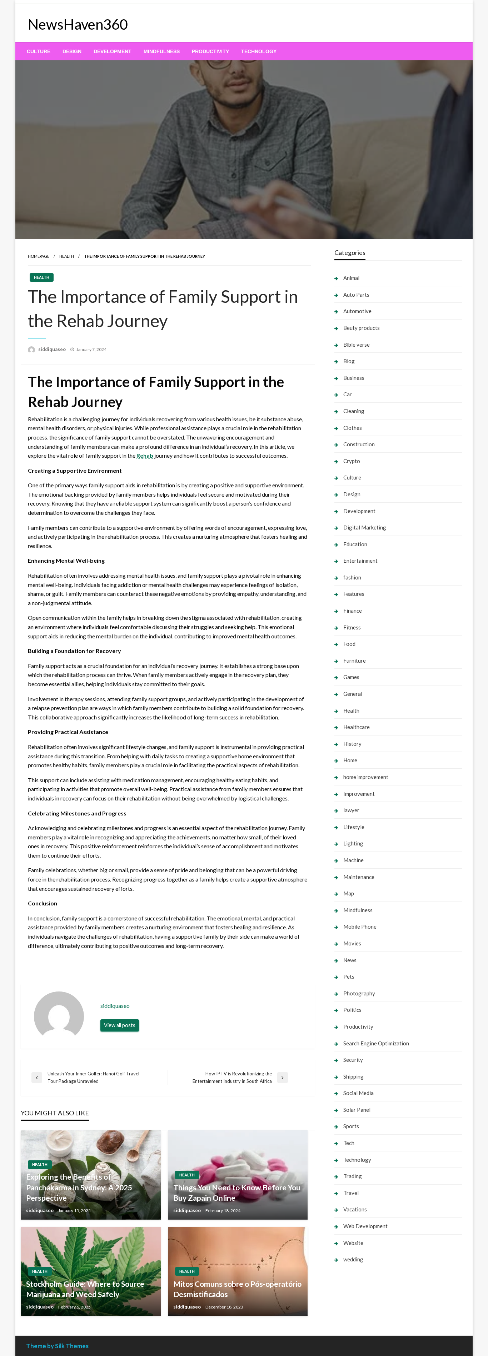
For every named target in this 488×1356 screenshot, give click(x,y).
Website (353, 1243)
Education (355, 544)
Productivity (210, 51)
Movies (352, 943)
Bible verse (356, 344)
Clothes (352, 428)
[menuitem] (38, 51)
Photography (359, 993)
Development (112, 51)
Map (348, 893)
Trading (352, 1176)
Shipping (353, 1076)
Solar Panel (356, 1109)
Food (349, 644)
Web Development (365, 1226)
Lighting (353, 843)
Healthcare (356, 727)
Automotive (357, 311)
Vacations (355, 1209)
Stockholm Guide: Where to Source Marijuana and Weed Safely (85, 1289)
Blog (349, 361)
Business (353, 378)
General (352, 693)
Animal (351, 278)
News (350, 960)
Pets (348, 976)
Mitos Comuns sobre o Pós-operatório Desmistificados (237, 1289)
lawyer (351, 810)
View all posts (119, 1025)
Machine (353, 860)
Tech (348, 1143)
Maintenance (358, 877)
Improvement (359, 793)
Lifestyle (353, 827)
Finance (352, 610)
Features (353, 594)
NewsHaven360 (78, 24)
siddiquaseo (52, 349)
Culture (38, 51)
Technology (259, 51)
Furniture (354, 660)
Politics (352, 1009)
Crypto (351, 461)
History (352, 743)
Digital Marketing (364, 527)
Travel (351, 1193)
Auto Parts (356, 294)
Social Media (358, 1093)
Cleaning (353, 411)
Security (353, 1059)
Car (347, 394)
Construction (359, 444)
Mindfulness (162, 51)
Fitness (352, 627)
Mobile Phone (360, 926)
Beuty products (361, 328)
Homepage (38, 256)
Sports (351, 1126)
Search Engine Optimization (376, 1043)
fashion (352, 577)
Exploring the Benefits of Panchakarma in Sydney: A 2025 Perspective (79, 1187)
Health (66, 256)
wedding (353, 1259)
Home (350, 760)
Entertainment (360, 560)
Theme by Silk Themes (57, 1346)
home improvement (365, 777)
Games (351, 677)
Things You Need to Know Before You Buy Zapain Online (236, 1192)
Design (72, 51)
